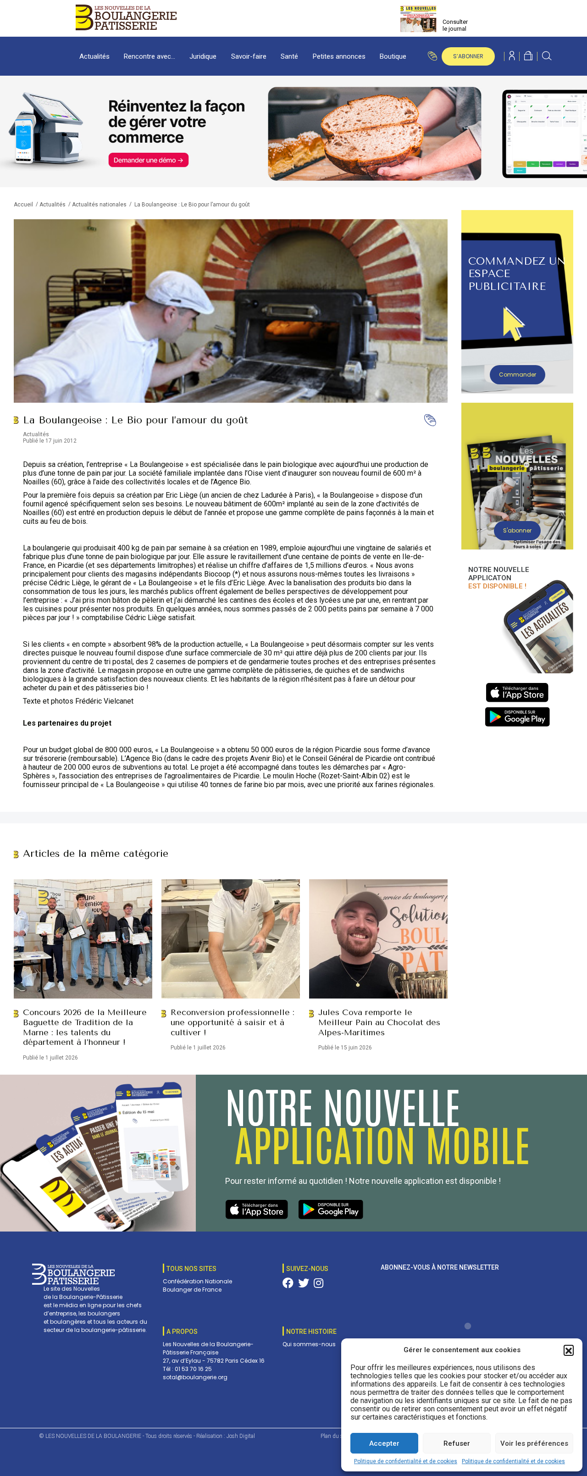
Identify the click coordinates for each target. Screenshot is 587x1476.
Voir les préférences (534, 1443)
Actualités (94, 56)
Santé (289, 56)
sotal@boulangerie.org (195, 1377)
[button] (568, 1349)
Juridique (202, 56)
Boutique (393, 56)
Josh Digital (241, 1436)
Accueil (23, 204)
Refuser (456, 1443)
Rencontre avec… (149, 56)
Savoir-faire (248, 56)
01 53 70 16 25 (193, 1369)
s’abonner (468, 56)
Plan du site (335, 1436)
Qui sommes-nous (309, 1344)
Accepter (384, 1443)
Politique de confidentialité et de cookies (405, 1461)
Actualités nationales (99, 204)
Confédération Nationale (197, 1281)
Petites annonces (339, 56)
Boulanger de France (192, 1289)
